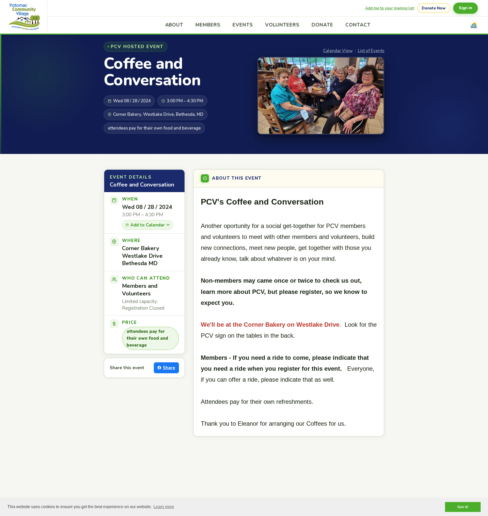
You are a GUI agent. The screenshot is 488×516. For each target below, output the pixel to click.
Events (243, 25)
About (174, 25)
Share (169, 368)
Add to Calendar (147, 225)
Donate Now (434, 8)
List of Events (371, 51)
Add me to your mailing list (389, 8)
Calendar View (338, 51)
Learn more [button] (164, 507)
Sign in (465, 8)
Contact (358, 25)
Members (207, 25)
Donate (322, 25)
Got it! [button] (463, 507)
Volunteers (282, 25)
